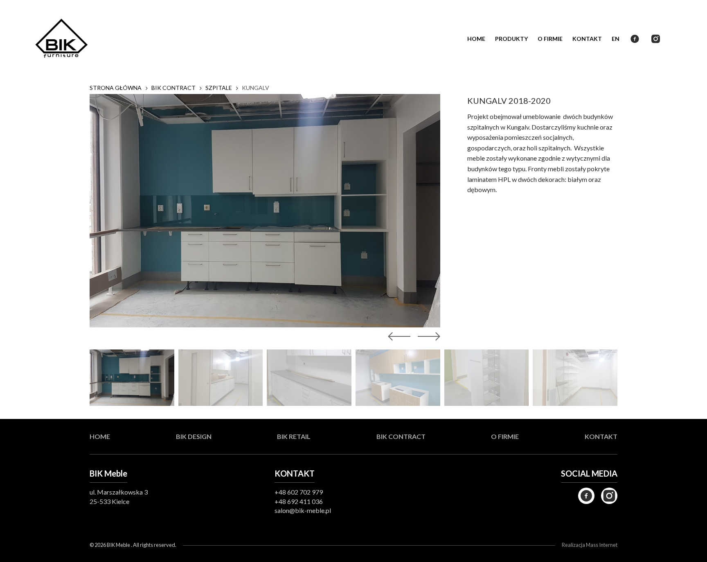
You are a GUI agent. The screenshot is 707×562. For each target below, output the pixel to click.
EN (615, 38)
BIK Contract (401, 436)
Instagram (655, 38)
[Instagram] (609, 496)
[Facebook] (586, 496)
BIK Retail (294, 436)
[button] (427, 336)
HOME (476, 38)
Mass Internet (601, 545)
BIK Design (194, 436)
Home (100, 436)
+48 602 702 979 (299, 492)
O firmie (550, 38)
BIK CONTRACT (173, 88)
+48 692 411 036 (299, 501)
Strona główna (116, 88)
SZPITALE (218, 88)
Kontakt (587, 38)
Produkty (511, 38)
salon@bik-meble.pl (303, 510)
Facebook (634, 38)
